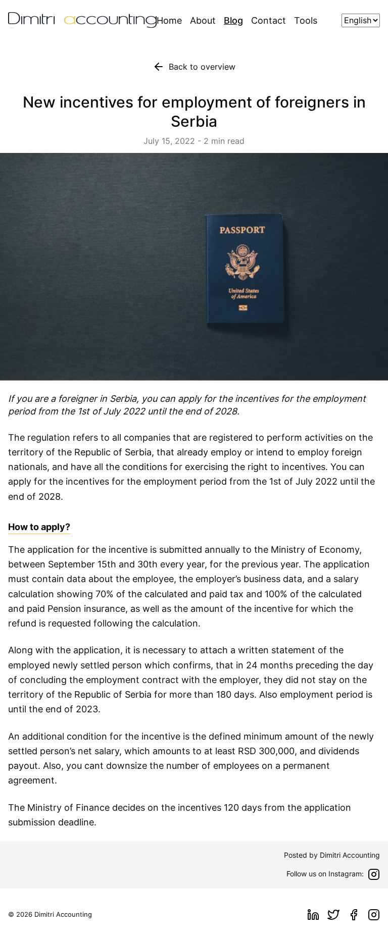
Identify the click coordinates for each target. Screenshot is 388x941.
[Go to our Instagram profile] (374, 915)
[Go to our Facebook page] (354, 915)
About (203, 20)
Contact (268, 20)
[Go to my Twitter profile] (333, 915)
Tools (305, 20)
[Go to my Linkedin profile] (313, 915)
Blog (233, 20)
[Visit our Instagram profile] (374, 874)
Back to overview (202, 67)
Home (169, 20)
